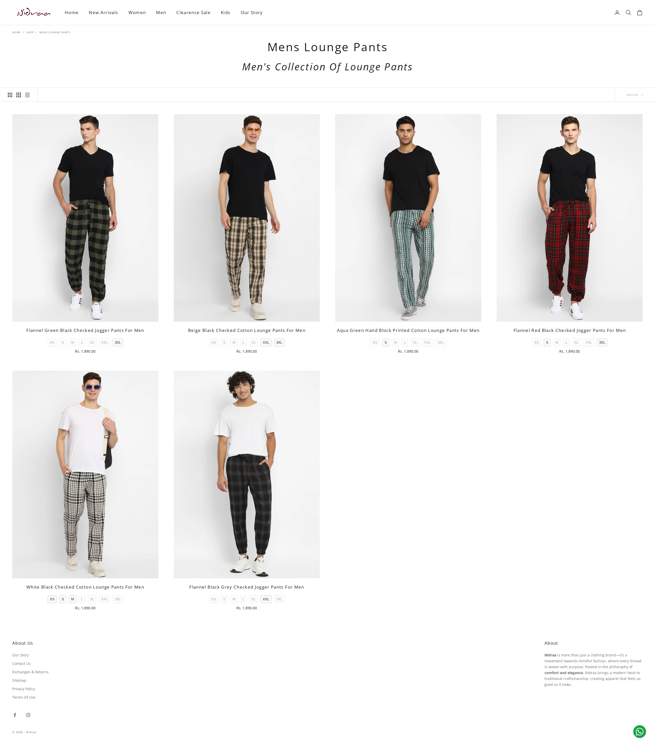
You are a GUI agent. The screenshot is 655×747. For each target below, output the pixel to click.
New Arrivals (103, 12)
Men (161, 12)
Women (137, 12)
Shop (30, 32)
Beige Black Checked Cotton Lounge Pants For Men (246, 330)
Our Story (252, 12)
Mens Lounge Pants (54, 32)
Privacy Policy (23, 688)
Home (72, 12)
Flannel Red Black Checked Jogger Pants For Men (570, 330)
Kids (225, 12)
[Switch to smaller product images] (18, 95)
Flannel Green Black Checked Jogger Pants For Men (85, 330)
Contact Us (21, 663)
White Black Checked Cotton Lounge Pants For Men (85, 587)
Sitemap (19, 680)
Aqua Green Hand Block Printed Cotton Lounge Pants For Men (408, 330)
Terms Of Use (24, 697)
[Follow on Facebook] (14, 715)
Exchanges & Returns (30, 671)
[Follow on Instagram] (28, 715)
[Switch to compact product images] (27, 95)
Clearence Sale (193, 12)
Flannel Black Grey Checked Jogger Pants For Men (246, 587)
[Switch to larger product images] (10, 95)
